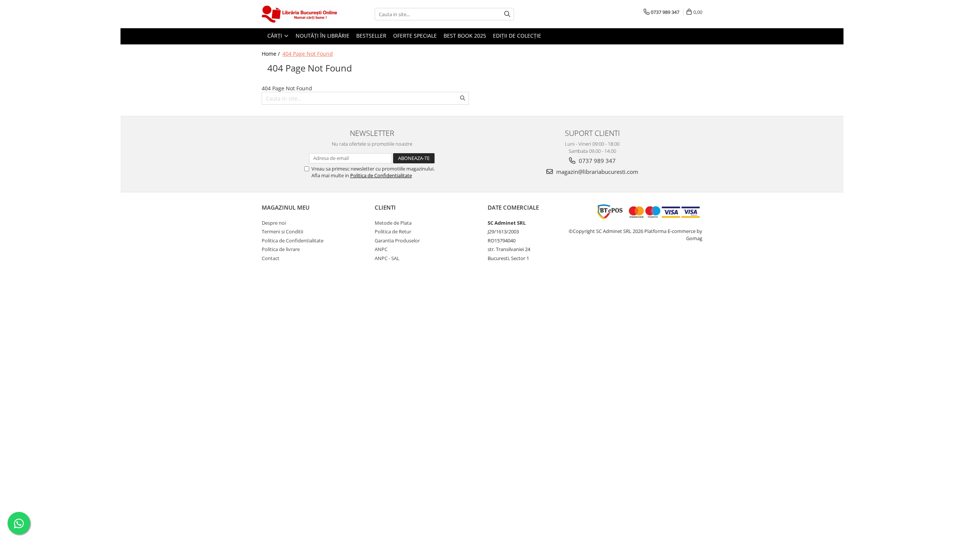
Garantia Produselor (397, 240)
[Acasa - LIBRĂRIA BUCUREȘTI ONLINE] (299, 14)
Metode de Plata (393, 222)
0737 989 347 (596, 160)
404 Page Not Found (307, 53)
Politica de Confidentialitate (381, 175)
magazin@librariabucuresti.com (596, 171)
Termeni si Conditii (282, 231)
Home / (271, 53)
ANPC (381, 249)
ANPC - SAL (387, 258)
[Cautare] (507, 14)
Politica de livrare (281, 249)
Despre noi (274, 222)
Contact (270, 258)
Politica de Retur (393, 231)
